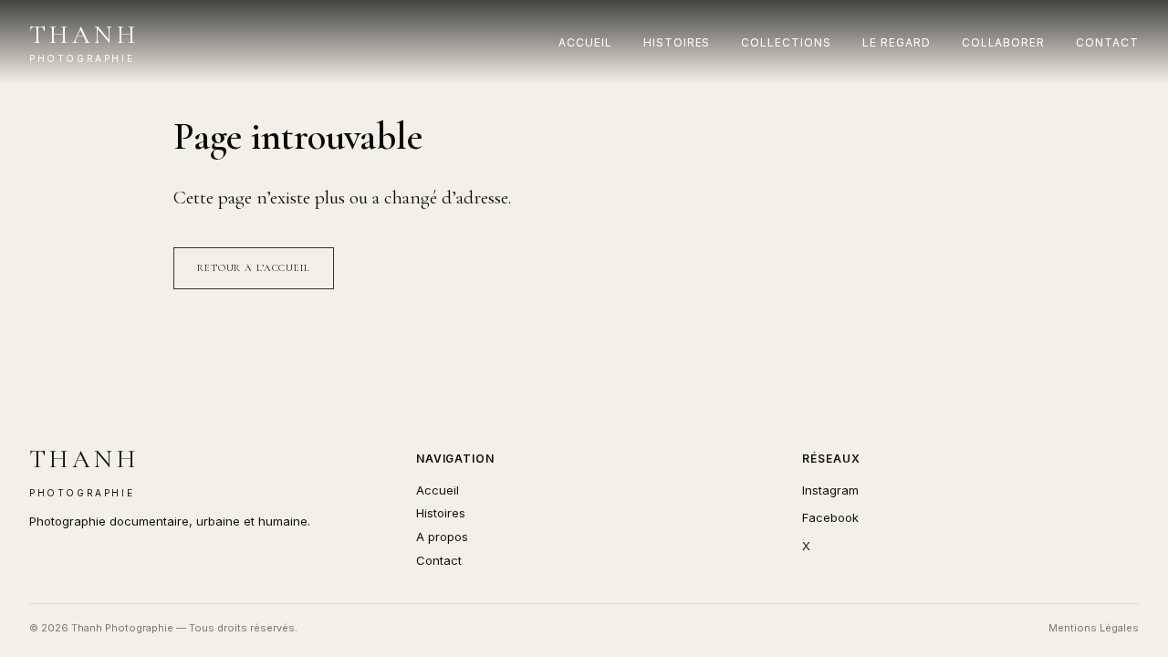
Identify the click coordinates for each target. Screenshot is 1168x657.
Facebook (830, 517)
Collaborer (1004, 42)
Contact (1107, 42)
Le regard (896, 42)
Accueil (585, 42)
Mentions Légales (1093, 627)
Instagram (830, 490)
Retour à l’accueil (253, 268)
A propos (442, 536)
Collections (786, 42)
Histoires (677, 42)
